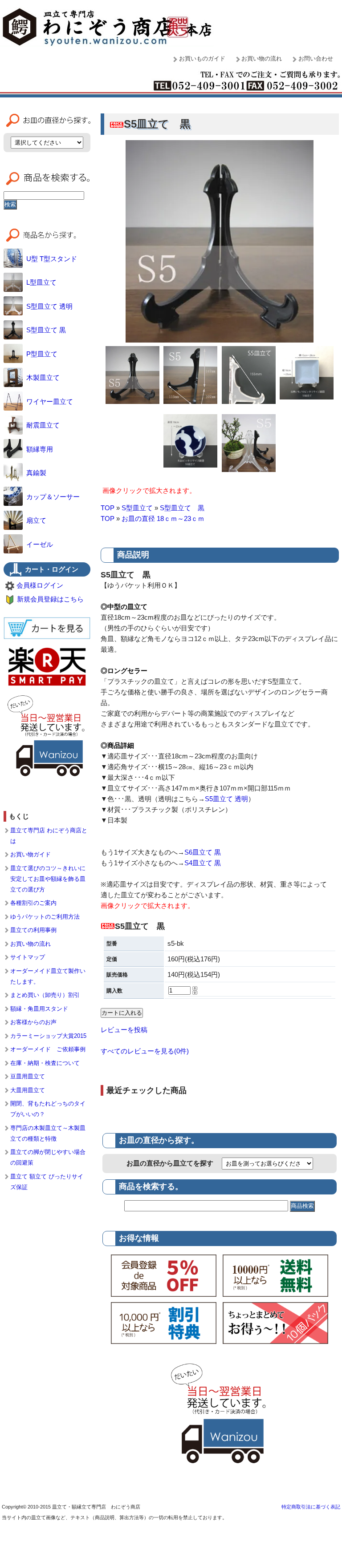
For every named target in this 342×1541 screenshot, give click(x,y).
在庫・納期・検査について (45, 1063)
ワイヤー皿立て (49, 401)
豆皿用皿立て (27, 1076)
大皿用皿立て (27, 1090)
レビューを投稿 (124, 1029)
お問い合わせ (315, 58)
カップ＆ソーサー (53, 496)
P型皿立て (41, 354)
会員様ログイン (39, 585)
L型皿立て (41, 282)
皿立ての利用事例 (33, 930)
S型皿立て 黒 (182, 508)
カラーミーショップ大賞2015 (48, 1036)
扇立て (36, 520)
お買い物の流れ (261, 58)
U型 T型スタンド (51, 258)
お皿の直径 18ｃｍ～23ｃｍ (163, 518)
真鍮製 (36, 472)
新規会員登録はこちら (50, 599)
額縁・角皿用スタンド (39, 1008)
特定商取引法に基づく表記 (310, 1506)
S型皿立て (137, 508)
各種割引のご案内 (33, 903)
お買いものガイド (202, 58)
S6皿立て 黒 (202, 852)
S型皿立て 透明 (49, 306)
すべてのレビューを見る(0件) (145, 1051)
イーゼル (39, 544)
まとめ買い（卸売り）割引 (45, 995)
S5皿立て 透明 (226, 799)
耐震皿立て (43, 425)
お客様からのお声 (33, 1022)
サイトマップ (27, 957)
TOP (107, 508)
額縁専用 (39, 449)
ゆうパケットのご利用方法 (45, 916)
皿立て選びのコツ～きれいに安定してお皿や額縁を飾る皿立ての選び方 (48, 879)
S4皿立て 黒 (202, 863)
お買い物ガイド (30, 854)
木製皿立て (43, 377)
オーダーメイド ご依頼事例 (48, 1049)
